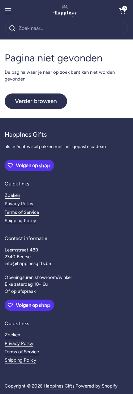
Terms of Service (22, 212)
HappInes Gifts (59, 386)
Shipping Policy (20, 220)
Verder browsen (36, 101)
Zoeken (12, 195)
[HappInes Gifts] (65, 11)
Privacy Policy (19, 203)
